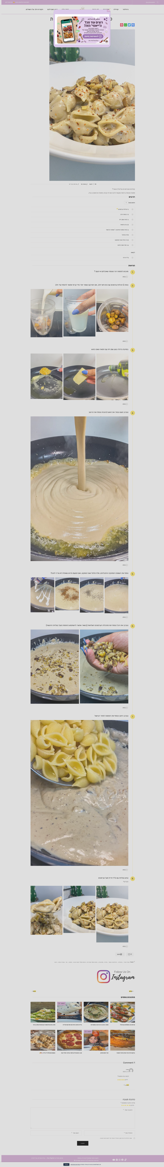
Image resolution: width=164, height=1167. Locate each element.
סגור (109, 10)
